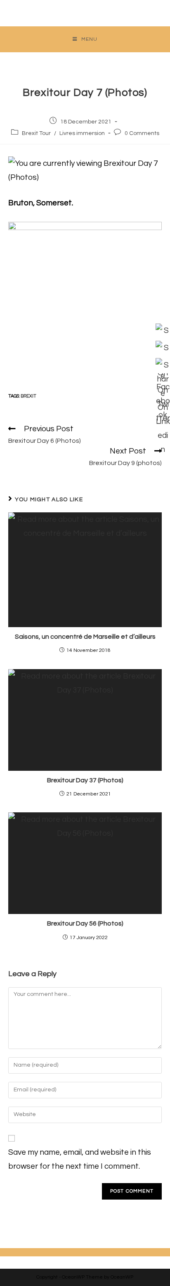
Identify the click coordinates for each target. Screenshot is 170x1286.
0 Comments (142, 133)
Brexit (28, 396)
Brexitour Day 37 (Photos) (85, 780)
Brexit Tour (36, 133)
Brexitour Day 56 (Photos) (85, 923)
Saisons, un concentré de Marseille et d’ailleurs (85, 636)
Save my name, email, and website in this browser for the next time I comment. (79, 1159)
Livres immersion (82, 133)
